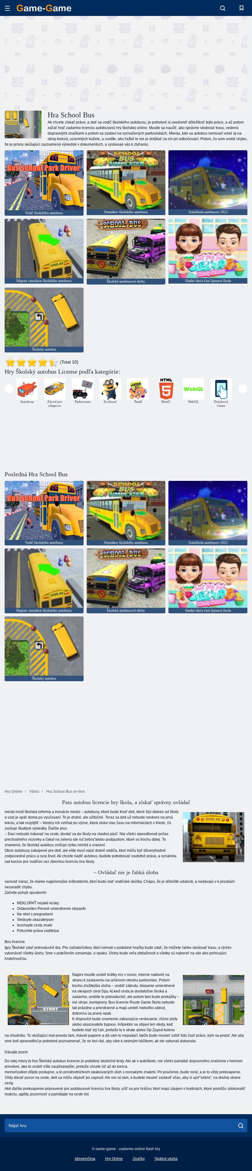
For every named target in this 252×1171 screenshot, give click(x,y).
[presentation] (9, 388)
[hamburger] (7, 8)
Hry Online (114, 1159)
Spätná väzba (166, 1159)
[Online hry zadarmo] (44, 8)
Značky (139, 1159)
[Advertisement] (65, 62)
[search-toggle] (222, 8)
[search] (240, 1125)
